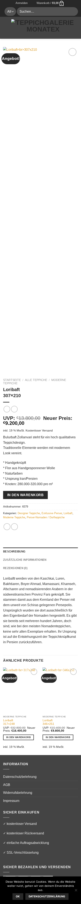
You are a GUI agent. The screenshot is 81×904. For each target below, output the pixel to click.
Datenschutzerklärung (47, 896)
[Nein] (76, 891)
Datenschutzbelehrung (20, 776)
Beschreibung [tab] (14, 551)
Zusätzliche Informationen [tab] (24, 559)
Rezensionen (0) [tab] (15, 568)
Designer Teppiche (29, 513)
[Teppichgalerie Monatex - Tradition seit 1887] (43, 28)
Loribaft (68, 513)
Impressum (11, 800)
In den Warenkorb (25, 495)
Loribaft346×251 (48, 722)
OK (18, 896)
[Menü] (5, 28)
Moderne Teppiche (14, 517)
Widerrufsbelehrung (17, 792)
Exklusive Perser (52, 513)
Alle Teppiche (36, 380)
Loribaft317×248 (9, 722)
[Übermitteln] (73, 11)
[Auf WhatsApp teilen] (7, 526)
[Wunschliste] (32, 3)
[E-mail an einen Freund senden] (14, 526)
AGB (6, 785)
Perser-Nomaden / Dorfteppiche (46, 517)
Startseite (12, 380)
